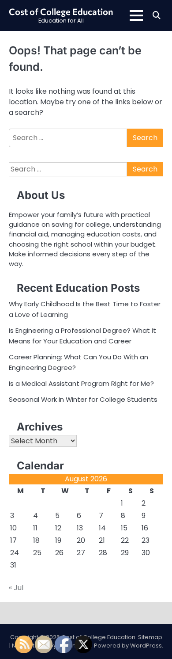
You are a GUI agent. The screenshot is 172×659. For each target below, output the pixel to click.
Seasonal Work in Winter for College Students (83, 399)
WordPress (146, 645)
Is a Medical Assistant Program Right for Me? (81, 383)
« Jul (16, 588)
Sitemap (150, 637)
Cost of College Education (61, 11)
